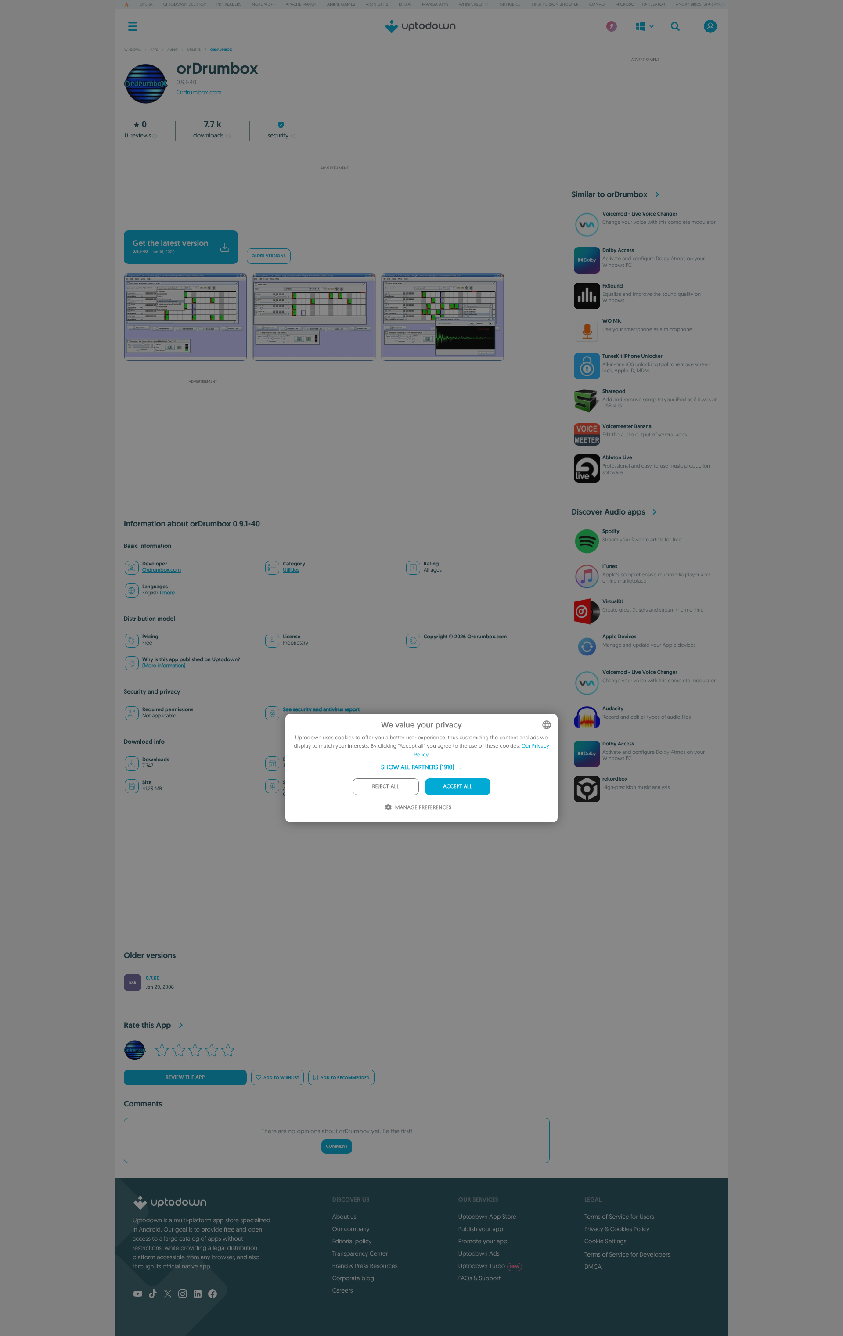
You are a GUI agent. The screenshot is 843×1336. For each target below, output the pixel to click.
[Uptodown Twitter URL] (167, 1295)
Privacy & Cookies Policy (616, 1229)
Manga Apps (435, 4)
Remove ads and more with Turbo (330, 219)
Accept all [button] (457, 786)
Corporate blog (353, 1278)
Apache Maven (301, 4)
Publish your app (480, 1229)
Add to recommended (345, 1077)
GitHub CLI (511, 4)
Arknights (377, 4)
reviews (138, 135)
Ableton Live (617, 457)
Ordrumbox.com (199, 92)
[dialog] (421, 768)
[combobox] (546, 724)
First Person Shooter (555, 4)
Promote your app (483, 1241)
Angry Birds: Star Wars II (702, 4)
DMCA (593, 1267)
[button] (421, 767)
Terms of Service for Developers (627, 1254)
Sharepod (613, 391)
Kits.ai (405, 4)
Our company (351, 1229)
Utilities (291, 570)
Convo (597, 4)
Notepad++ (263, 4)
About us (344, 1217)
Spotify (611, 531)
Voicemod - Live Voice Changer (639, 213)
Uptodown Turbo (488, 1266)
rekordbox (614, 778)
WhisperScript (474, 4)
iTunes (609, 566)
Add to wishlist (281, 1077)
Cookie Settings (605, 1241)
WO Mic (612, 320)
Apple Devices (619, 636)
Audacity (612, 708)
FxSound (612, 285)
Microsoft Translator (640, 4)
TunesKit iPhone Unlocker (632, 356)
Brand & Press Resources (365, 1266)
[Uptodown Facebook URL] (212, 1295)
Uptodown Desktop (184, 4)
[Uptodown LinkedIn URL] (197, 1295)
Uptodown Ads (479, 1253)
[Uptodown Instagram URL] (182, 1295)
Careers (342, 1290)
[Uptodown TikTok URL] (153, 1295)
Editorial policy (351, 1241)
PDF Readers (228, 4)
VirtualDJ (612, 601)
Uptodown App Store (487, 1217)
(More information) (163, 666)
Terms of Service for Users (619, 1217)
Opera (146, 4)
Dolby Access (618, 250)
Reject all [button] (385, 786)
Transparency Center (360, 1253)
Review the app (185, 1077)
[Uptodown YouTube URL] (138, 1295)
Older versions (269, 256)
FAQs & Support (479, 1278)
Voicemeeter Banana (627, 426)
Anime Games (341, 4)
